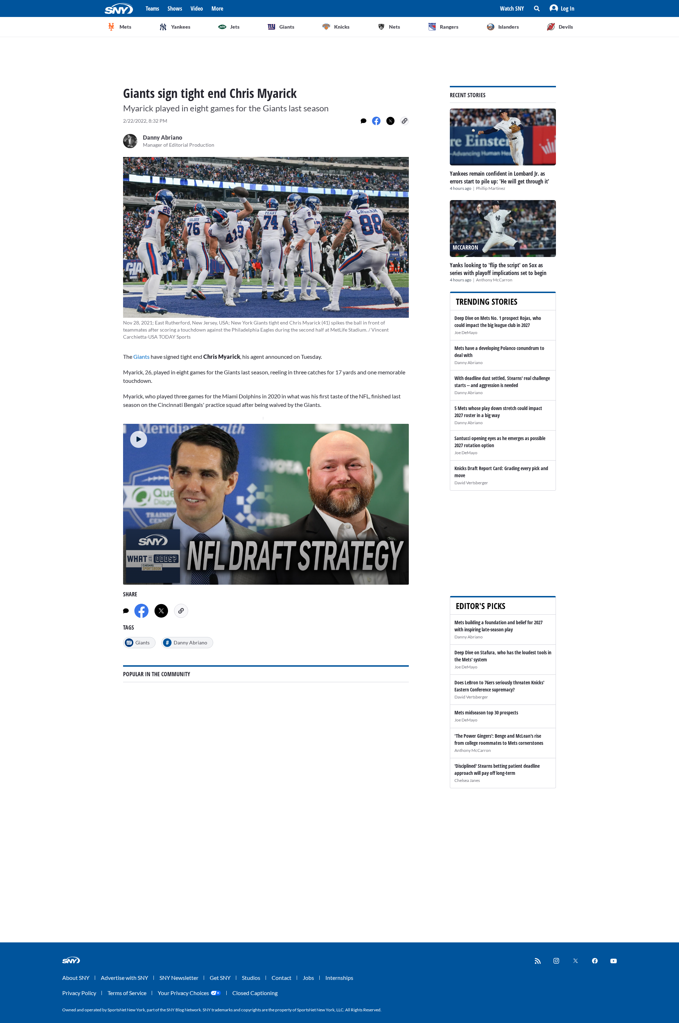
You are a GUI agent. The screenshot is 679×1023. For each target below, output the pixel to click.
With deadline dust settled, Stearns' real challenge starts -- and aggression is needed (502, 381)
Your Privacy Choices (183, 992)
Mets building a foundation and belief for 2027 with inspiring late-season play (498, 626)
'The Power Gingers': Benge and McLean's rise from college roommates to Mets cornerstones (498, 739)
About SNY (75, 977)
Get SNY (220, 977)
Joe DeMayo (465, 332)
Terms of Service (127, 992)
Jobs (308, 977)
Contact (281, 977)
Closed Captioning (255, 992)
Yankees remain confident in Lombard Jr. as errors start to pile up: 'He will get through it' (499, 177)
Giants (141, 356)
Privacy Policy (79, 992)
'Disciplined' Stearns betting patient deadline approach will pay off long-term (497, 769)
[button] (562, 8)
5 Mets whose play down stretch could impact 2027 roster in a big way (498, 412)
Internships (339, 977)
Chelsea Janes (467, 780)
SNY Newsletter (178, 977)
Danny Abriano (468, 362)
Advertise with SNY (124, 977)
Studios (251, 977)
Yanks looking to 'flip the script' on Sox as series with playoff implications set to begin (498, 269)
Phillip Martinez (490, 188)
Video (197, 8)
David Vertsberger (471, 482)
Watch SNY (512, 8)
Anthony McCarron (494, 279)
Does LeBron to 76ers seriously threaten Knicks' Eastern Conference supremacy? (499, 686)
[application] (266, 504)
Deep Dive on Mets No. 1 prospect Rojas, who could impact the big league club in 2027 (497, 321)
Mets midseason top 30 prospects (486, 712)
